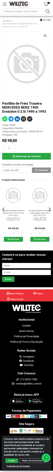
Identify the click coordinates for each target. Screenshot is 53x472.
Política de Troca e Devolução (26, 341)
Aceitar (11, 460)
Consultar (42, 170)
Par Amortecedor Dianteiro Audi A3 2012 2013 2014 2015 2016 (13, 212)
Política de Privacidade (26, 336)
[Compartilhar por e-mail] (23, 119)
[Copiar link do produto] (29, 119)
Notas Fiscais (16, 299)
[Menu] (4, 4)
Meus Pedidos (17, 293)
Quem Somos (26, 331)
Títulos (39, 293)
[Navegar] (3, 209)
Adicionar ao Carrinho (28, 156)
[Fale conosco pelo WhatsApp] (46, 458)
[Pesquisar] (48, 11)
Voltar (46, 20)
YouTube (28, 365)
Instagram (28, 356)
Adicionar (15, 239)
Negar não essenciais (32, 460)
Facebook (28, 360)
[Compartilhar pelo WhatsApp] (4, 119)
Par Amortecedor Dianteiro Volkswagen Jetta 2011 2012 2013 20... (40, 212)
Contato (26, 325)
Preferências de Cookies (18, 466)
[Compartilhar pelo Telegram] (11, 119)
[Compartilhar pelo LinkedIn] (17, 119)
